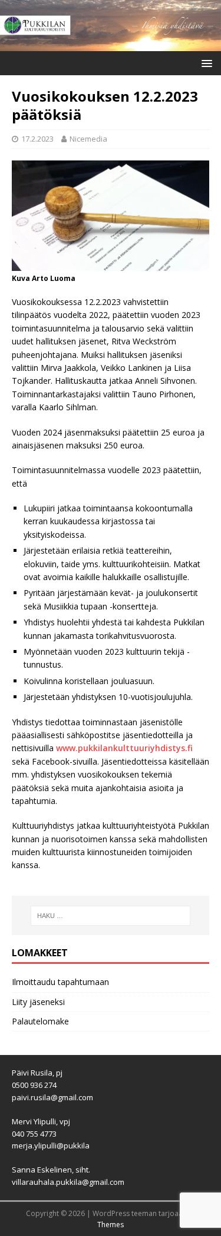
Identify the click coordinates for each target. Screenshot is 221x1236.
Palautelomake (40, 1021)
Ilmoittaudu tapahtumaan (60, 981)
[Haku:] (111, 916)
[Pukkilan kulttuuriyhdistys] (110, 43)
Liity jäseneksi (38, 1001)
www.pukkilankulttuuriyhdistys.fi (124, 747)
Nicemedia (88, 138)
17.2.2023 (37, 138)
